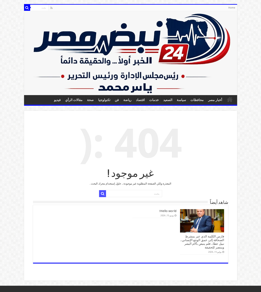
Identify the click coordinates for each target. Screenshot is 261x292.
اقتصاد (140, 100)
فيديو (57, 100)
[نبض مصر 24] (130, 53)
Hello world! (167, 211)
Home (231, 7)
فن (117, 100)
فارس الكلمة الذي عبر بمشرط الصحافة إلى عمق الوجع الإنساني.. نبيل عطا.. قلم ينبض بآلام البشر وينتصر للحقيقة (202, 242)
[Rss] (51, 7)
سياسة (181, 100)
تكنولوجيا (104, 100)
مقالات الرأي (74, 100)
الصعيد (167, 100)
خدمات (154, 100)
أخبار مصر (215, 100)
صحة (90, 100)
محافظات (197, 100)
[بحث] (27, 8)
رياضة (127, 100)
